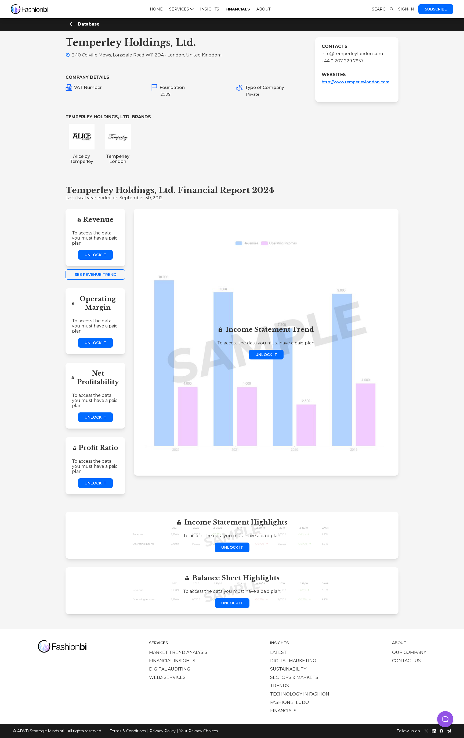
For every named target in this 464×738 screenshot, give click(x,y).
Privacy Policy (163, 731)
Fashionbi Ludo (289, 702)
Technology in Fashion (299, 694)
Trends (279, 685)
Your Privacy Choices (198, 731)
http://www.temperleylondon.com (355, 82)
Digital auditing (169, 669)
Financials (238, 9)
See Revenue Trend (95, 274)
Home (156, 9)
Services (179, 9)
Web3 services (167, 677)
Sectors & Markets (294, 677)
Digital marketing (293, 660)
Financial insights (172, 660)
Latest (278, 652)
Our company (409, 652)
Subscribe (436, 9)
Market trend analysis (178, 652)
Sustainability (288, 669)
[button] (445, 719)
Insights (209, 9)
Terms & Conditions (128, 731)
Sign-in (406, 9)
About (263, 9)
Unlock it (95, 254)
